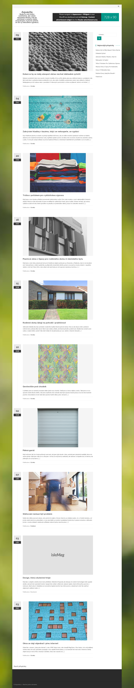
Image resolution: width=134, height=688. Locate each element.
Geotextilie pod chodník (34, 386)
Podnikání (33, 526)
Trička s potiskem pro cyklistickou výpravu (43, 195)
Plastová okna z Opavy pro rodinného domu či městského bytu (53, 259)
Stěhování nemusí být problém (37, 514)
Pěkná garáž (29, 450)
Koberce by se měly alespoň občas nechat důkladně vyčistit (52, 74)
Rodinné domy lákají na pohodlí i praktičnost (44, 323)
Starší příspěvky (20, 666)
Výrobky (33, 86)
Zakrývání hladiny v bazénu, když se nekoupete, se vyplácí (51, 131)
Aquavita (27, 12)
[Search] (99, 38)
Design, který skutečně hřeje (37, 578)
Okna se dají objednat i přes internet (40, 643)
